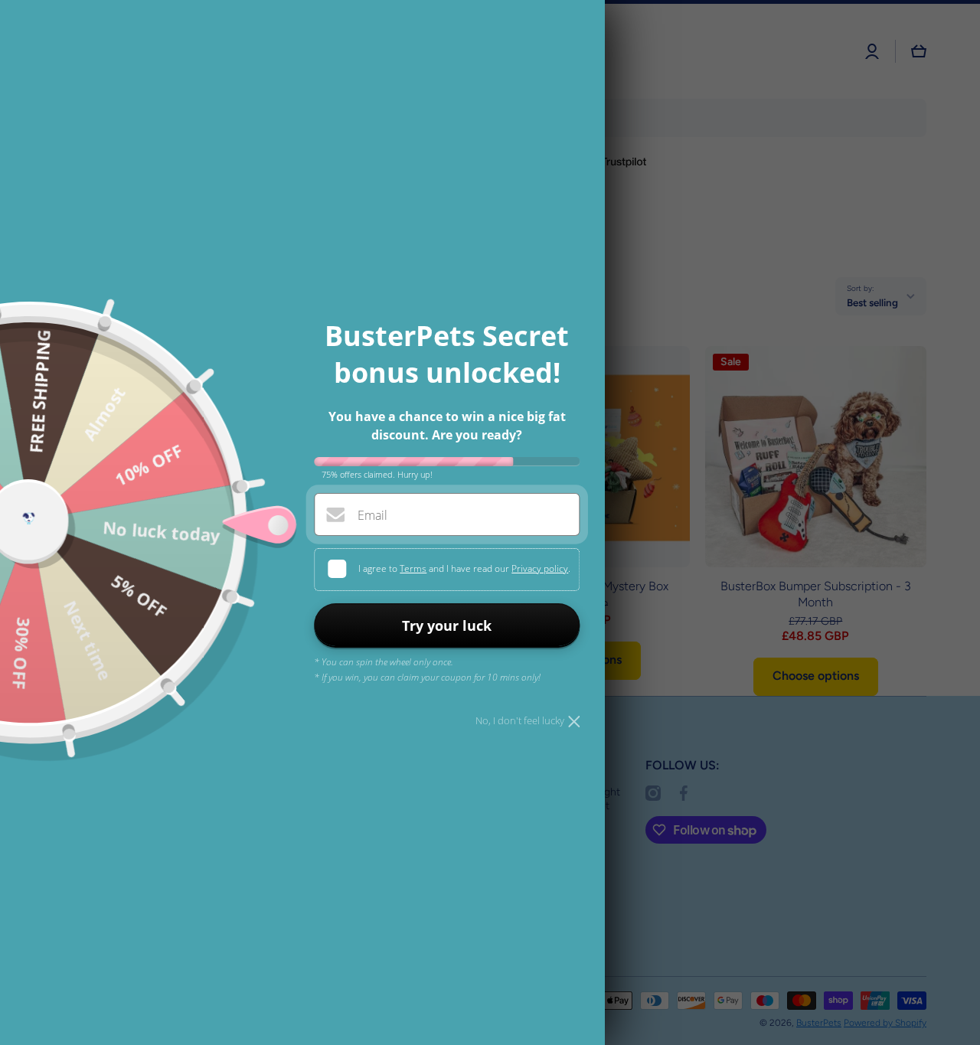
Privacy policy (539, 568)
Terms (413, 568)
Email (372, 515)
